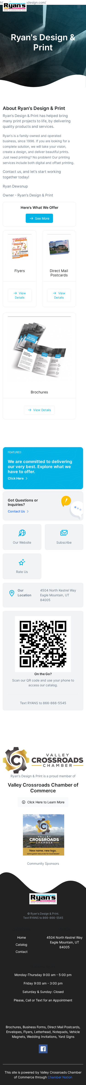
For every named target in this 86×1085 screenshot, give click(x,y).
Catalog (21, 944)
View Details (20, 295)
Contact (22, 952)
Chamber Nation (60, 1077)
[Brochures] (39, 349)
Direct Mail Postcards (59, 273)
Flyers (19, 271)
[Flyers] (20, 247)
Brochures (39, 392)
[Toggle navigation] (79, 7)
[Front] (15, 6)
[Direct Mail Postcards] (59, 247)
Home (21, 937)
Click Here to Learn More (45, 802)
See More (42, 218)
